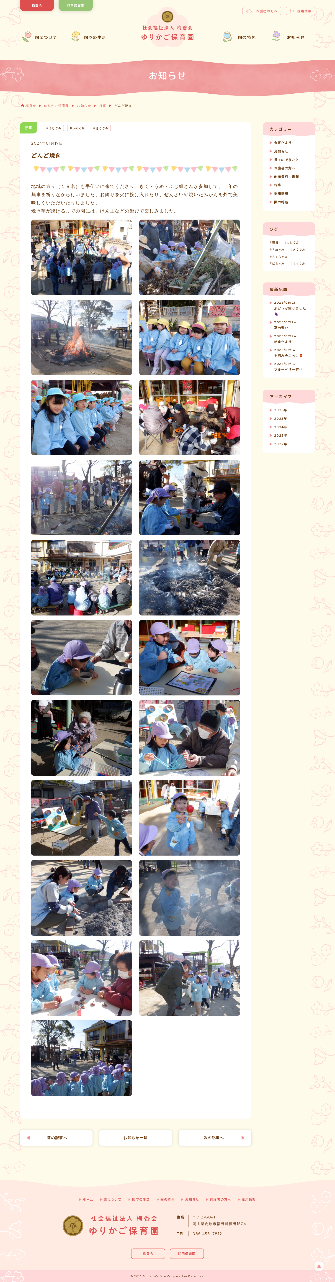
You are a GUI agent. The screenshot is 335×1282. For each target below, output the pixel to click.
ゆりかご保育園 (56, 106)
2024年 (281, 427)
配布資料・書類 (286, 176)
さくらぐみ (280, 256)
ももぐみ (299, 263)
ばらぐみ (278, 263)
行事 (102, 106)
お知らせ (84, 106)
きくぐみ (299, 249)
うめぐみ (278, 249)
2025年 (280, 419)
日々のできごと (286, 160)
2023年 (280, 435)
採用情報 (304, 11)
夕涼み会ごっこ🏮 (288, 353)
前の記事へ (57, 1138)
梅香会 (37, 5)
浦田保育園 (76, 5)
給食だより (285, 339)
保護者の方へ (267, 11)
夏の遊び (285, 325)
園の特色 (281, 202)
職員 (275, 242)
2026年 (280, 410)
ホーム (88, 1199)
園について (113, 1199)
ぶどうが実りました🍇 (290, 308)
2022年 (280, 444)
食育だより (283, 143)
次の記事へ (214, 1138)
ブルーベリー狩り (288, 367)
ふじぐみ (293, 242)
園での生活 (141, 1199)
